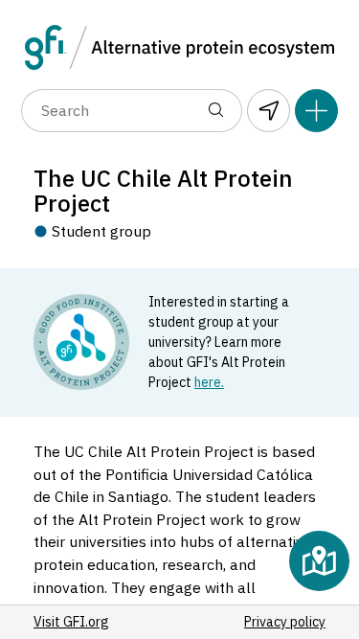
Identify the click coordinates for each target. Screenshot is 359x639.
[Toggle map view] (319, 561)
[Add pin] (316, 110)
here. (209, 382)
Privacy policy (284, 621)
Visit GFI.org (71, 621)
